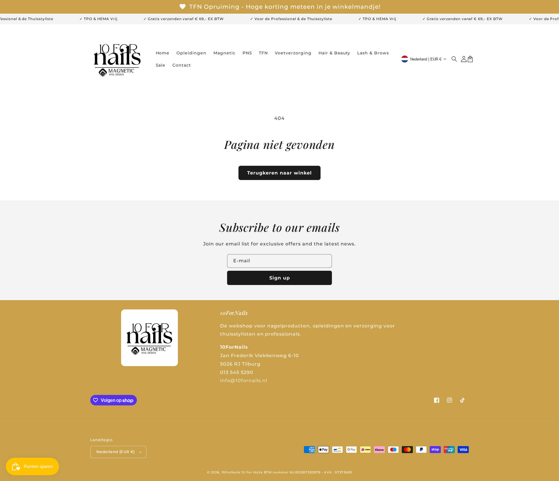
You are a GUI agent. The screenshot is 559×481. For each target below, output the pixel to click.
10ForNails (231, 472)
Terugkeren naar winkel (279, 173)
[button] (454, 59)
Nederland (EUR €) (115, 451)
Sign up (279, 278)
